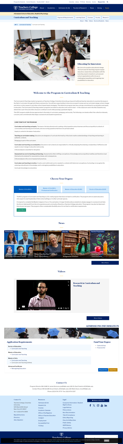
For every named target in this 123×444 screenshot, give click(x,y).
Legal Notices (67, 407)
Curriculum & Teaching (25, 24)
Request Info (101, 2)
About (42, 8)
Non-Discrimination (69, 412)
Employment (42, 420)
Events (94, 2)
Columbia (71, 2)
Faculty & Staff (40, 2)
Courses (40, 408)
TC (17, 24)
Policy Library (67, 410)
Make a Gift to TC (99, 400)
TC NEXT (41, 418)
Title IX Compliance (69, 415)
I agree (106, 440)
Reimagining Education (19, 368)
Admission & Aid (64, 8)
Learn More (21, 210)
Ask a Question (18, 420)
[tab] (25, 189)
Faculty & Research (80, 8)
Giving (99, 8)
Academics (51, 8)
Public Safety (67, 422)
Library (77, 2)
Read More (18, 253)
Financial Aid (101, 348)
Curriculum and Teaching (26, 18)
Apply (107, 8)
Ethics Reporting (68, 417)
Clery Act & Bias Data (69, 420)
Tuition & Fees (101, 345)
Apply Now (113, 370)
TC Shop (41, 425)
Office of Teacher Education (47, 415)
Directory (88, 2)
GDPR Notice (67, 425)
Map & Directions (19, 415)
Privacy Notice (67, 428)
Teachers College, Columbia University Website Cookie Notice (65, 441)
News (92, 8)
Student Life (42, 405)
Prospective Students (19, 2)
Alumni (47, 2)
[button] (107, 2)
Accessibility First (43, 423)
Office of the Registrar (45, 413)
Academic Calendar (44, 410)
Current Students (30, 2)
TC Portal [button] (82, 2)
